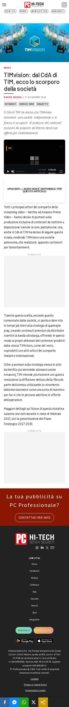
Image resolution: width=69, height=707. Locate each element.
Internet (10, 104)
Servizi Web (26, 104)
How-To (10, 11)
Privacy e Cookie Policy (35, 684)
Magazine (34, 619)
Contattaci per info (34, 518)
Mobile (34, 577)
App (34, 591)
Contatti (34, 678)
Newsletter (39, 11)
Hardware (34, 570)
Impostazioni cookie (35, 690)
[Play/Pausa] (8, 171)
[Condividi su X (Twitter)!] (33, 702)
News (23, 11)
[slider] (20, 171)
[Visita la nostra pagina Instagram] (37, 548)
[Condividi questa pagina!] (43, 702)
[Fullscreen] (61, 171)
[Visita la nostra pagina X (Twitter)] (47, 548)
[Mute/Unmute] (13, 171)
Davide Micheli (13, 97)
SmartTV (42, 104)
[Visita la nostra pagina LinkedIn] (42, 548)
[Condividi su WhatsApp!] (24, 702)
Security (34, 598)
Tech (34, 612)
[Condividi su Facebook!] (5, 702)
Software (34, 584)
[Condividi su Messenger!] (14, 702)
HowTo (34, 605)
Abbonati (58, 11)
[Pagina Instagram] (64, 5)
